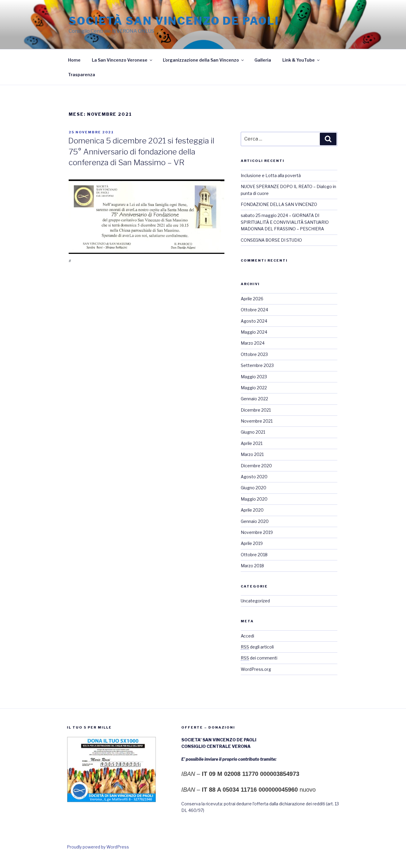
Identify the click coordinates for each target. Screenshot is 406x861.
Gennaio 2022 (254, 398)
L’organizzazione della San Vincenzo (201, 59)
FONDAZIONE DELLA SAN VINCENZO (279, 204)
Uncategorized (255, 600)
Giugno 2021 (253, 432)
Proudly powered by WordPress (98, 846)
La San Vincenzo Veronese (119, 59)
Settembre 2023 (257, 365)
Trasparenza (81, 74)
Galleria (262, 59)
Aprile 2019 (252, 543)
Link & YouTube (298, 59)
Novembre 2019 (257, 532)
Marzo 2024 (253, 343)
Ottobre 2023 (254, 354)
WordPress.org (256, 669)
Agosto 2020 (254, 476)
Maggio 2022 (254, 387)
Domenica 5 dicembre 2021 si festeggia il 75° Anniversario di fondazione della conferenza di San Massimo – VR (141, 151)
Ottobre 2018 (254, 554)
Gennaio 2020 (255, 521)
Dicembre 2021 (256, 409)
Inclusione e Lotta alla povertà (271, 175)
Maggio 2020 (254, 498)
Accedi (247, 635)
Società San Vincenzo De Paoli (174, 20)
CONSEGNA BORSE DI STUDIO (271, 240)
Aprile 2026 (252, 298)
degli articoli (257, 646)
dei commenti (259, 657)
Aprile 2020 (252, 509)
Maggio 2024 (254, 332)
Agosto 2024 (254, 321)
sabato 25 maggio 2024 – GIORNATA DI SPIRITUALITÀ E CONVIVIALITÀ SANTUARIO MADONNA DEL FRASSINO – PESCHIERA (285, 222)
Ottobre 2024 (254, 309)
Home (74, 59)
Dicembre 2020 (256, 465)
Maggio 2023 (254, 376)
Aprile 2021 (251, 443)
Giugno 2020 (253, 487)
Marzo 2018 (252, 565)
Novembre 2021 (257, 421)
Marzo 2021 (252, 454)
